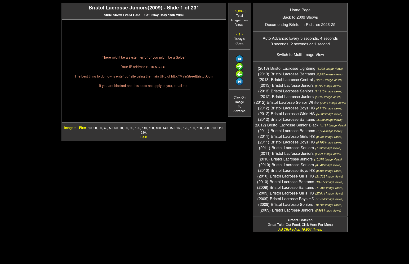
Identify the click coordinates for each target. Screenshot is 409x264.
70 (121, 128)
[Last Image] (239, 84)
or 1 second (319, 44)
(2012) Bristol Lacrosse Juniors (286, 96)
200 (206, 128)
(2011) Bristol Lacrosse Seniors (286, 147)
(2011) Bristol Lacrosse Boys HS (286, 142)
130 (158, 128)
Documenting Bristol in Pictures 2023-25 (300, 24)
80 (126, 128)
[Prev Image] (239, 76)
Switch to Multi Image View (300, 54)
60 (116, 128)
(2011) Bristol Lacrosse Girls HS (286, 136)
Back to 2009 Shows (300, 17)
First (82, 127)
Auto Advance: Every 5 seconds (290, 38)
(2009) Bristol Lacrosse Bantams (285, 187)
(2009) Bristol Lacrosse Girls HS (285, 193)
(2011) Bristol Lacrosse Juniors (286, 153)
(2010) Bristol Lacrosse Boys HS (286, 170)
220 (220, 128)
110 (144, 128)
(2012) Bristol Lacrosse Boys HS (286, 108)
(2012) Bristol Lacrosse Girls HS (286, 113)
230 (143, 132)
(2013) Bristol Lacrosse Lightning (286, 68)
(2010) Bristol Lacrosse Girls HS (285, 176)
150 (171, 128)
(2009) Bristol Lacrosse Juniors (286, 210)
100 (137, 128)
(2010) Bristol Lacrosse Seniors (286, 164)
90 (131, 128)
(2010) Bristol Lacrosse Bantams (285, 181)
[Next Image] (239, 69)
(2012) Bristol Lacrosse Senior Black (286, 125)
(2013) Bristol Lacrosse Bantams (286, 74)
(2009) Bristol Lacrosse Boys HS (285, 198)
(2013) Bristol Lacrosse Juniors (286, 85)
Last (143, 136)
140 (165, 128)
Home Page (300, 10)
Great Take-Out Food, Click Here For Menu (300, 222)
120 (151, 128)
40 (105, 128)
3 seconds (279, 44)
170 (185, 128)
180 (192, 128)
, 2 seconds (298, 44)
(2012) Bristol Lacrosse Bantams (286, 119)
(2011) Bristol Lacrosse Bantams (286, 130)
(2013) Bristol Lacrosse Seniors (285, 91)
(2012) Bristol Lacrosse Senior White (286, 102)
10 (90, 128)
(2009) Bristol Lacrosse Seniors (285, 204)
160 (178, 128)
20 (95, 128)
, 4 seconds (328, 38)
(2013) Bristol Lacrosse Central (285, 79)
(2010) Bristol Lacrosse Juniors (285, 159)
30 (100, 128)
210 (213, 128)
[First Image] (239, 61)
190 (199, 128)
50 (110, 128)
